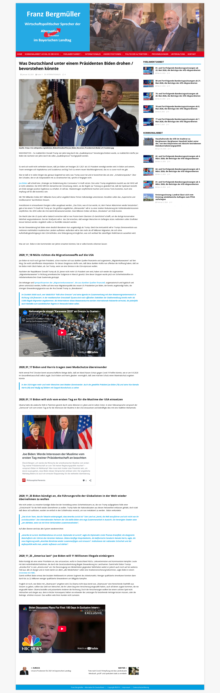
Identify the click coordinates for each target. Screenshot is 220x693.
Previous (19, 27)
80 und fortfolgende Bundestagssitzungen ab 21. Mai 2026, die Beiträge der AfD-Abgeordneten (178, 82)
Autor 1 (40, 74)
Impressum (126, 687)
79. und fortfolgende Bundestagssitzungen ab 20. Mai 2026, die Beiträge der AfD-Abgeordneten (177, 94)
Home (19, 54)
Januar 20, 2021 (28, 74)
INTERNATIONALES (93, 54)
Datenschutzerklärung (141, 687)
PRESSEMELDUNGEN (160, 54)
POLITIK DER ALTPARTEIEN (136, 54)
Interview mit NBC (27, 573)
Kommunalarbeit (153, 132)
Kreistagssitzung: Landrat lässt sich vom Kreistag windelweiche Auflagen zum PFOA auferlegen (175, 196)
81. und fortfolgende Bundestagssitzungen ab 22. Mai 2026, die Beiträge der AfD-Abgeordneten (177, 69)
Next (201, 27)
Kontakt (192, 54)
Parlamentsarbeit (153, 61)
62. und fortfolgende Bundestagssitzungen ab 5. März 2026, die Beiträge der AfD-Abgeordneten (177, 170)
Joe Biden (23, 183)
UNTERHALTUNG (178, 54)
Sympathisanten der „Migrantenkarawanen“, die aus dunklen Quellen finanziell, (69, 282)
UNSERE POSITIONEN (112, 54)
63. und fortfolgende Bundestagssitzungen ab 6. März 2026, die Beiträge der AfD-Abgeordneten (177, 157)
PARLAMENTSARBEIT (72, 54)
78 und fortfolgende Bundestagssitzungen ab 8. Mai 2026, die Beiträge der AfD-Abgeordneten (177, 107)
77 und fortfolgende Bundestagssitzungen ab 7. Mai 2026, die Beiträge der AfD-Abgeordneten (177, 120)
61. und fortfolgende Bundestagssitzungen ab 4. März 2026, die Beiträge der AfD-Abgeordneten (177, 183)
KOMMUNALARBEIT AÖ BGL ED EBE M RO (42, 54)
